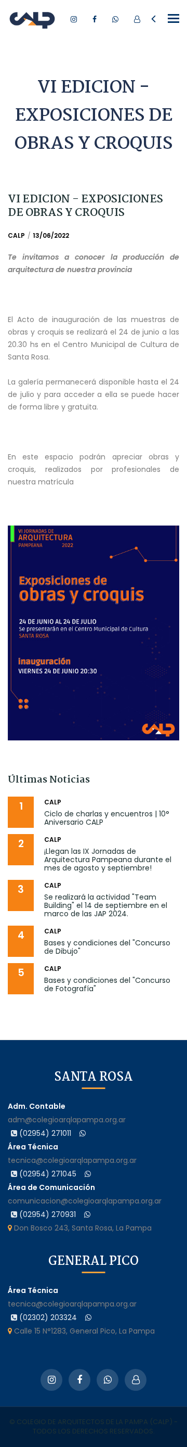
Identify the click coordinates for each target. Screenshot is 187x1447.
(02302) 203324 (47, 1317)
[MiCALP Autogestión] (137, 19)
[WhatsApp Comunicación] (87, 1214)
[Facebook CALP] (94, 19)
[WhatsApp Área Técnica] (88, 1174)
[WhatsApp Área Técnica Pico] (88, 1317)
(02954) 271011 (44, 1133)
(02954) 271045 (46, 1174)
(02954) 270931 (46, 1214)
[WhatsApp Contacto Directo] (115, 19)
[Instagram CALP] (74, 19)
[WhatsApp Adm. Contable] (82, 1133)
